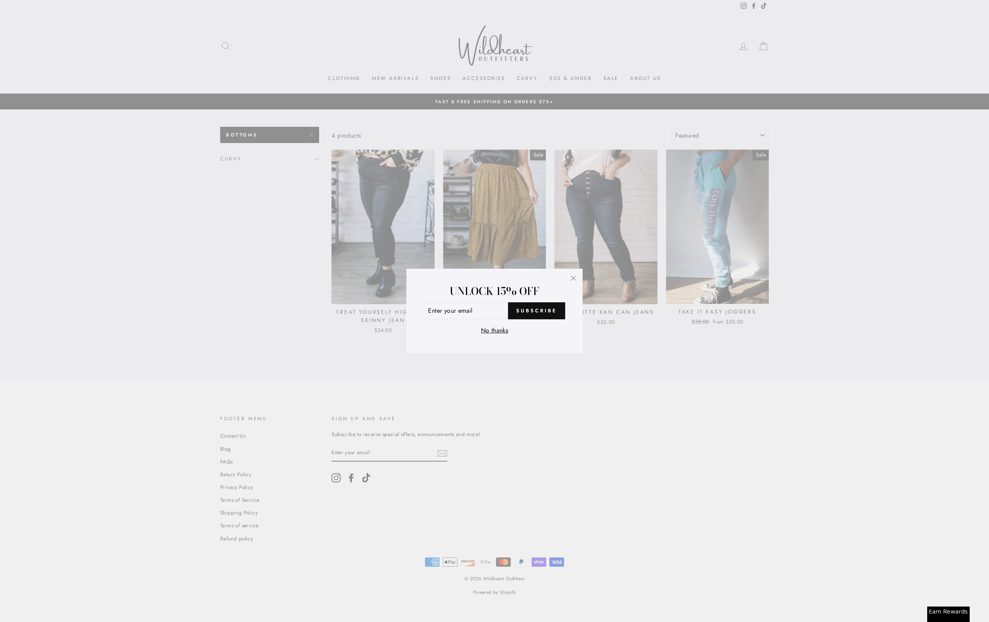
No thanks (494, 330)
